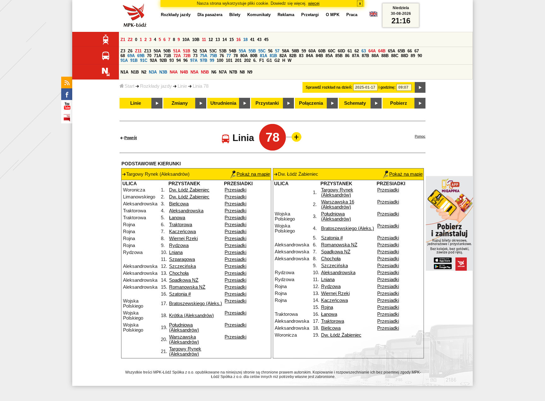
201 (238, 60)
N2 (143, 72)
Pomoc (420, 136)
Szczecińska (182, 266)
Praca (351, 14)
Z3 (122, 51)
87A (355, 55)
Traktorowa (180, 224)
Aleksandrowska (186, 210)
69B (140, 55)
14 (224, 39)
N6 (213, 72)
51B (186, 51)
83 (301, 55)
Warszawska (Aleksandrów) (184, 339)
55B (252, 51)
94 (178, 60)
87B (365, 55)
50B (167, 51)
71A (157, 55)
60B (321, 51)
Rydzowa (179, 245)
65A (391, 51)
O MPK (332, 14)
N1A (124, 72)
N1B (135, 72)
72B (186, 55)
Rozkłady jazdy (156, 86)
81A (263, 55)
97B (203, 60)
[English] (373, 15)
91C (143, 60)
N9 (249, 72)
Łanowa (177, 217)
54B (232, 51)
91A (124, 60)
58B (295, 51)
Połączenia (311, 103)
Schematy (355, 103)
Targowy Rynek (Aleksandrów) (185, 351)
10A (186, 39)
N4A (174, 72)
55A (242, 51)
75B (213, 55)
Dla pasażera (209, 14)
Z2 (130, 39)
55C (262, 51)
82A (283, 55)
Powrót (130, 138)
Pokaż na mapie (253, 174)
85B (339, 55)
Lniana (176, 252)
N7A (223, 72)
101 (229, 60)
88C (394, 55)
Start (129, 86)
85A (329, 55)
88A (375, 55)
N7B (233, 72)
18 (245, 39)
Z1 (122, 39)
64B (381, 51)
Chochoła (179, 273)
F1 (261, 60)
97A (193, 60)
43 (259, 39)
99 (212, 60)
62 (357, 51)
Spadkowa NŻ (183, 280)
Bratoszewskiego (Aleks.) (195, 303)
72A (177, 55)
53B (222, 51)
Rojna (327, 307)
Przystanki (267, 103)
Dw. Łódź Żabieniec (189, 189)
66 (409, 51)
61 (350, 51)
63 (363, 51)
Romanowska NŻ (187, 287)
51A (176, 51)
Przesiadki (235, 189)
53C (213, 51)
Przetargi (310, 14)
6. (255, 60)
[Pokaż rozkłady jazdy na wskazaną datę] (420, 87)
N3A (153, 72)
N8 (242, 72)
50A (157, 51)
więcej (313, 3)
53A (203, 51)
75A (203, 55)
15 (231, 39)
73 (195, 55)
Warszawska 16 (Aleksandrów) (337, 204)
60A (312, 51)
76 (222, 55)
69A (131, 55)
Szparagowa (182, 259)
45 (266, 39)
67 (416, 51)
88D (404, 55)
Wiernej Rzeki (183, 238)
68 (122, 55)
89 (413, 55)
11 (204, 39)
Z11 (138, 51)
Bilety (234, 14)
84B (319, 55)
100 (220, 60)
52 (195, 51)
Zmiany (180, 103)
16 (238, 39)
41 (252, 39)
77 (228, 55)
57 (277, 51)
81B (273, 55)
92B (163, 60)
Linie (182, 86)
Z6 (130, 51)
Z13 (147, 51)
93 (171, 60)
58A (285, 51)
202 (247, 60)
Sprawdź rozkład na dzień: (329, 87)
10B (195, 39)
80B (253, 55)
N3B (163, 72)
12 (210, 39)
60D (341, 51)
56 (270, 51)
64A (372, 51)
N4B (184, 72)
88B (385, 55)
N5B (205, 72)
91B (134, 60)
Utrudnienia (223, 103)
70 (149, 55)
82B (292, 55)
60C (331, 51)
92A (153, 60)
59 (304, 51)
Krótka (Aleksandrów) (191, 315)
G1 (269, 60)
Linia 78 (200, 86)
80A (244, 55)
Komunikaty (259, 14)
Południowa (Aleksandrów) (184, 327)
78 (235, 55)
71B (167, 55)
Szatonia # (180, 294)
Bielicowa (179, 203)
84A (309, 55)
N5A (194, 72)
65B (401, 51)
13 (217, 39)
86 (347, 55)
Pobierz (398, 103)
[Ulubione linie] (295, 137)
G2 (277, 60)
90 (420, 55)
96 (185, 60)
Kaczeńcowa (182, 231)
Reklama (286, 14)
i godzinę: (387, 87)
